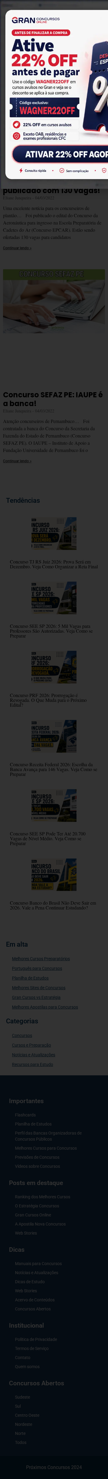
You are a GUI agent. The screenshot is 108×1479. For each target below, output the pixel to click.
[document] (54, 739)
